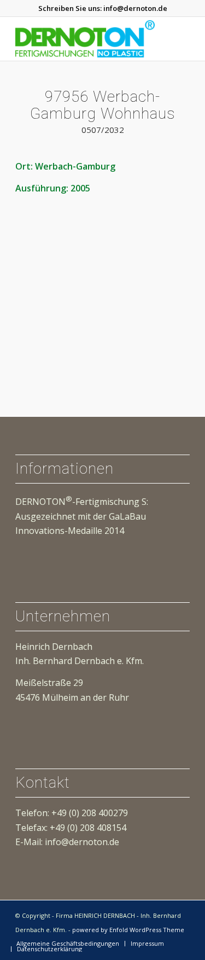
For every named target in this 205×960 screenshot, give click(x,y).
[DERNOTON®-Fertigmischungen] (85, 39)
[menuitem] (68, 943)
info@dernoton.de (135, 8)
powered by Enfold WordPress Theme (128, 930)
